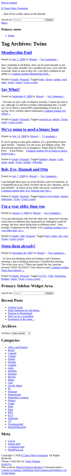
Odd (22, 236)
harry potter (51, 236)
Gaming (12, 365)
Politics (12, 400)
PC (9, 388)
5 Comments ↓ (49, 136)
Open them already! (18, 246)
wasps (18, 82)
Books (11, 350)
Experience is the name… (21, 319)
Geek (60, 159)
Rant (10, 409)
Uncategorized (15, 424)
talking (56, 119)
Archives (6, 333)
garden (57, 79)
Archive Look (15, 307)
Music (11, 379)
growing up (45, 119)
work (4, 122)
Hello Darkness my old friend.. (24, 310)
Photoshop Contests (18, 397)
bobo (41, 79)
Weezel (33, 59)
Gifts (50, 276)
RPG (10, 412)
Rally (11, 406)
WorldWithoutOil (17, 427)
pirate (4, 162)
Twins (11, 82)
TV (10, 421)
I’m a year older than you (23, 206)
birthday (43, 159)
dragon (52, 159)
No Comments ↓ (49, 59)
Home (11, 35)
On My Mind (15, 385)
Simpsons (13, 418)
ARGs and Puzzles (18, 347)
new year (63, 236)
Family (15, 79)
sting (3, 82)
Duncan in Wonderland (20, 313)
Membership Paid (16, 52)
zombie (27, 162)
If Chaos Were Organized (14, 8)
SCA (10, 415)
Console (12, 353)
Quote (11, 403)
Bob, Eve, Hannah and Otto (24, 169)
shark (11, 162)
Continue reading (31, 73)
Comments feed (16, 446)
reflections (6, 199)
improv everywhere (49, 196)
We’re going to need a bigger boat (30, 129)
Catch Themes (32, 461)
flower (49, 79)
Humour (24, 196)
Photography (14, 394)
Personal (24, 79)
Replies (37, 162)
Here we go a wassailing (21, 316)
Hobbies (12, 371)
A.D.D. (43, 276)
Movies (12, 376)
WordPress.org (15, 449)
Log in (11, 441)
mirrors (64, 196)
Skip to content (9, 2)
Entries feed (14, 443)
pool (64, 79)
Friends (12, 362)
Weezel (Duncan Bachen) (29, 467)
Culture (12, 356)
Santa (14, 279)
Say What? (10, 89)
